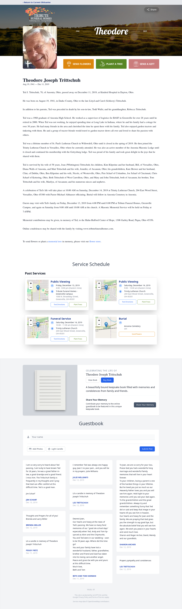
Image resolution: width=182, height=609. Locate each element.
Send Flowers (137, 334)
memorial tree (55, 241)
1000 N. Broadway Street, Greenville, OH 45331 (67, 297)
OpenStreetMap (94, 601)
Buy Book (107, 380)
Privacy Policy (83, 597)
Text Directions (59, 304)
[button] (38, 287)
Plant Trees (78, 304)
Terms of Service (98, 597)
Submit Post (147, 449)
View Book (92, 380)
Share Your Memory (145, 405)
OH (125, 328)
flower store (95, 241)
